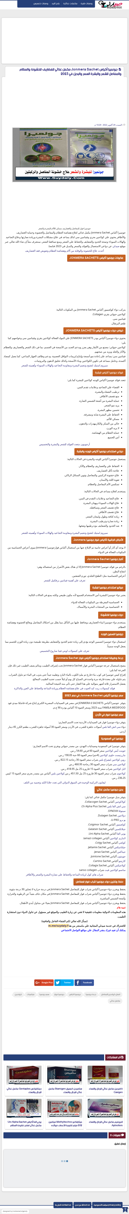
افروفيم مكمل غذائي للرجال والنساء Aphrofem (106, 1123)
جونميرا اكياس (75, 994)
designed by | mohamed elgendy (15, 1211)
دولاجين (122, 815)
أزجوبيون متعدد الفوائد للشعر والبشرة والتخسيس (64, 444)
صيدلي (116, 246)
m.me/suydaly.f (58, 925)
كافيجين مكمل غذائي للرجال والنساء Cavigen (106, 1090)
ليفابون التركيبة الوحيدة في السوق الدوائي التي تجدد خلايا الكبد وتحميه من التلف (65, 782)
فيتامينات (30, 994)
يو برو (123, 820)
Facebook (87, 982)
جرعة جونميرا (91, 994)
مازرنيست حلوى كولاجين (113, 755)
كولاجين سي (119, 764)
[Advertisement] (64, 41)
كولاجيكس (120, 865)
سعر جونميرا (44, 994)
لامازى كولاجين (118, 838)
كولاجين (18, 994)
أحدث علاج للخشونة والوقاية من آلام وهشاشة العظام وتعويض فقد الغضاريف (64, 250)
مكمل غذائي (115, 1001)
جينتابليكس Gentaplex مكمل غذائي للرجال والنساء (24, 1090)
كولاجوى (121, 773)
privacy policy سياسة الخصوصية (107, 1205)
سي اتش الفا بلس (111, 727)
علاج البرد (56, 3)
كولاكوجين (120, 801)
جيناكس (121, 852)
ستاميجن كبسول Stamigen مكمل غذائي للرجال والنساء (65, 1090)
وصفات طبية (87, 3)
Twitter (67, 982)
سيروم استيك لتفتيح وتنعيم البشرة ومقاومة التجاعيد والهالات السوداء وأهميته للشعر (64, 365)
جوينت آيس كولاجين (115, 750)
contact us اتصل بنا (63, 1205)
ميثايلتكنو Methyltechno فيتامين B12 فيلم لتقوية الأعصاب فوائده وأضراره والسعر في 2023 (65, 1125)
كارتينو (122, 861)
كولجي (122, 842)
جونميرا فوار (59, 994)
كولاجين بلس (57, 773)
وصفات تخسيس (41, 3)
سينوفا (122, 811)
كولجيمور (121, 824)
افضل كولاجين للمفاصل (110, 994)
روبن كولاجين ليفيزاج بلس (112, 759)
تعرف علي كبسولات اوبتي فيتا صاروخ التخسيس (64, 651)
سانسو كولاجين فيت (115, 870)
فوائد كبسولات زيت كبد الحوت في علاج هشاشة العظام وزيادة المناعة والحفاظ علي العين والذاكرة (64, 688)
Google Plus (47, 982)
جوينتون (121, 856)
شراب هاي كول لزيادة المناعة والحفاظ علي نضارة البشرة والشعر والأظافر (64, 874)
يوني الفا (121, 833)
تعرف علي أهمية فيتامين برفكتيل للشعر (64, 580)
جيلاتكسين (120, 829)
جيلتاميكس (120, 847)
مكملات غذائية (70, 3)
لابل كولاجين (119, 769)
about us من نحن (82, 1205)
